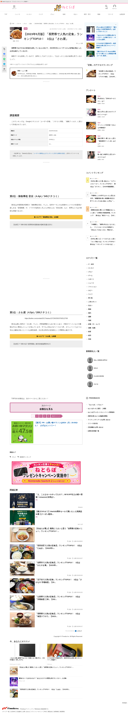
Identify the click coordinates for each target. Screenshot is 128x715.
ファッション (92, 286)
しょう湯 (80, 43)
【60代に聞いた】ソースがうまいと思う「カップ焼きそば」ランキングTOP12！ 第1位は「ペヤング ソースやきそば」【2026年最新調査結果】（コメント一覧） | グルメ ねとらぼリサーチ (103, 244)
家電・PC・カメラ (94, 324)
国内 (89, 313)
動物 (99, 14)
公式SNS (13, 711)
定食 (25, 28)
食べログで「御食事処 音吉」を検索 (46, 217)
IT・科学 (91, 264)
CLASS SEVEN (99, 376)
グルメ (52, 14)
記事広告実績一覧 (92, 431)
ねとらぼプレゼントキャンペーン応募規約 (100, 412)
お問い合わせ (26, 711)
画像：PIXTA (16, 41)
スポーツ (91, 279)
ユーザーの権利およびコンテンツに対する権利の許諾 (49, 153)
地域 (64, 14)
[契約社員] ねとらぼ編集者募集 (97, 416)
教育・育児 (87, 14)
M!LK (96, 368)
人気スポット (92, 302)
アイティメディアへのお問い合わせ (98, 420)
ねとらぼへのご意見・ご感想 (96, 408)
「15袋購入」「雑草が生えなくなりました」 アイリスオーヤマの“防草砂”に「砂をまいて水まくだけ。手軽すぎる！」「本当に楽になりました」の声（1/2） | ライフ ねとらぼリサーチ (103, 230)
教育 (89, 331)
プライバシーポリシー (37, 711)
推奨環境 (62, 711)
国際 (89, 316)
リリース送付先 (92, 423)
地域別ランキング (25, 457)
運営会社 (50, 711)
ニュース (17, 14)
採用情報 (56, 711)
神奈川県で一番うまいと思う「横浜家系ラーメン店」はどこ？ (107, 141)
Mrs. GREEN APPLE (100, 360)
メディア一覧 (6, 711)
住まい (76, 14)
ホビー (90, 290)
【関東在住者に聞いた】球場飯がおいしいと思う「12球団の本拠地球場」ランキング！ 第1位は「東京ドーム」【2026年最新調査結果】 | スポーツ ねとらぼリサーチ (103, 215)
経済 (89, 335)
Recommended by (70, 630)
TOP (5, 14)
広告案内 (19, 711)
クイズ (41, 14)
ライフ (90, 294)
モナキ (96, 384)
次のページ (56, 416)
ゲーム (90, 275)
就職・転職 (91, 328)
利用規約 (124, 703)
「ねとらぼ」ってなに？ (94, 404)
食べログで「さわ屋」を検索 (46, 336)
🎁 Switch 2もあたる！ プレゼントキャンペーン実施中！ (14, 1)
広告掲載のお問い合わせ (94, 427)
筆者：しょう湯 (22, 71)
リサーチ (110, 14)
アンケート (91, 90)
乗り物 (90, 298)
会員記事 (122, 14)
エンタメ (29, 14)
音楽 (89, 339)
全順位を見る (46, 409)
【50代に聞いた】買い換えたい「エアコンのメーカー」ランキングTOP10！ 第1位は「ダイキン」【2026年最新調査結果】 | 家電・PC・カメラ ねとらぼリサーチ (103, 186)
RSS (45, 711)
